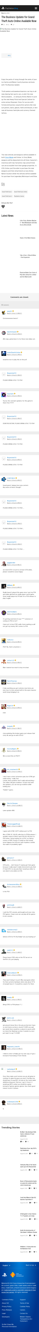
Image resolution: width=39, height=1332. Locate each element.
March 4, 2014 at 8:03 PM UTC (14, 375)
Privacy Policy (6, 1306)
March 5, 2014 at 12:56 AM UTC (15, 826)
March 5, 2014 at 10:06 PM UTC (15, 1048)
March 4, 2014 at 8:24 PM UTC (14, 587)
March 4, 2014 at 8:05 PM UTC (14, 523)
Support (23, 1300)
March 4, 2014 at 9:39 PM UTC (14, 751)
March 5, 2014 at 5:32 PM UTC (14, 1020)
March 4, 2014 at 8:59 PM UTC (14, 662)
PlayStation (11, 8)
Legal (3, 1313)
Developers (6, 1317)
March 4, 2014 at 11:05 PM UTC (14, 771)
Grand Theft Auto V (7, 196)
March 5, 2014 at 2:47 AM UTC (14, 886)
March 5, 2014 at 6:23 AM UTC (14, 932)
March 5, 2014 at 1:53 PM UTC (14, 999)
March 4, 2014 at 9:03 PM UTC (14, 683)
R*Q (9, 55)
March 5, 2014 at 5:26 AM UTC (14, 907)
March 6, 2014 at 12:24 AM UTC (15, 1071)
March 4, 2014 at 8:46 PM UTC (14, 642)
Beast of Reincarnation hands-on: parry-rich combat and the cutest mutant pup (28, 1183)
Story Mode (9, 157)
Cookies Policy (25, 1306)
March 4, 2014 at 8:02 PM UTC (14, 334)
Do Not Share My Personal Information (9, 1325)
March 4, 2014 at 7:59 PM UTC (14, 313)
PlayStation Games (19, 196)
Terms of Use (24, 1303)
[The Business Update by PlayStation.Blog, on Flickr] (19, 67)
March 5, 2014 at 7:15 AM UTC (14, 952)
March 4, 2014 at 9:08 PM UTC (14, 708)
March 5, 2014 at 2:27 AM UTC (14, 860)
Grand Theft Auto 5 (7, 191)
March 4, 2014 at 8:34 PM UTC (14, 614)
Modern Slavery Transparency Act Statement (26, 1319)
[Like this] (26, 1142)
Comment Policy (7, 1300)
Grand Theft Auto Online (20, 191)
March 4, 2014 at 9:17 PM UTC (14, 728)
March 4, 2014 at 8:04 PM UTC (14, 459)
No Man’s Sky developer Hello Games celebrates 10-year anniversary (28, 1134)
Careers (22, 1310)
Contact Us (24, 1313)
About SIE (5, 1303)
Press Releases (7, 1310)
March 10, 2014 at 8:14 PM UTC (14, 1104)
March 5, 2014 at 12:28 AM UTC (15, 805)
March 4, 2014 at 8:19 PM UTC (14, 565)
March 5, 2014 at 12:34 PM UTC (14, 975)
